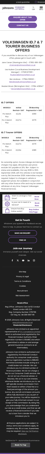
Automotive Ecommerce (29, 440)
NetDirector (11, 440)
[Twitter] (17, 260)
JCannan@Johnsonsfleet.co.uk (22, 65)
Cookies (22, 286)
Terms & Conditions (22, 281)
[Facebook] (12, 260)
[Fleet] (19, 8)
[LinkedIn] (28, 260)
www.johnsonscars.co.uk (22, 322)
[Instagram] (34, 260)
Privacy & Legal (22, 276)
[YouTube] (23, 260)
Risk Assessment (22, 295)
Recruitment (22, 291)
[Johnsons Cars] (8, 8)
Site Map (22, 272)
